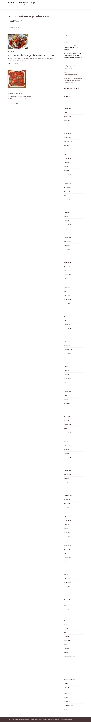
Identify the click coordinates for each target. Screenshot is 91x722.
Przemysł (66, 648)
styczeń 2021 (67, 341)
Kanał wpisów (67, 701)
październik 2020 (68, 349)
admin (9, 63)
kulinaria (10, 90)
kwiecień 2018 (67, 432)
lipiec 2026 (66, 104)
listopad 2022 (67, 253)
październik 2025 (68, 141)
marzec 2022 (67, 287)
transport (66, 668)
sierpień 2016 (67, 503)
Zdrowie (66, 683)
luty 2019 (66, 399)
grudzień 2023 (67, 224)
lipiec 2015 (66, 553)
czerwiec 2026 (67, 108)
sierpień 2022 (67, 266)
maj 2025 (66, 154)
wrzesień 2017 (67, 457)
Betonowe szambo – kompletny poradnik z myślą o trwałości (71, 73)
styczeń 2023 (67, 249)
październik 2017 (68, 453)
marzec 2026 (67, 120)
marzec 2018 (67, 437)
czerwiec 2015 (67, 557)
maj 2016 (66, 516)
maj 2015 (66, 561)
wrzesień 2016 (67, 499)
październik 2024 (68, 183)
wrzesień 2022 (67, 262)
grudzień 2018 (67, 407)
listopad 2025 (67, 137)
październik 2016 (68, 495)
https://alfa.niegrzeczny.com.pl (21, 2)
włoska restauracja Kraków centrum (31, 55)
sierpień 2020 (67, 357)
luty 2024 (66, 216)
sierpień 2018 (67, 416)
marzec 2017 (67, 478)
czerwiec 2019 (67, 391)
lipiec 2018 (66, 420)
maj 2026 (66, 112)
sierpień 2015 (67, 549)
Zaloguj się (66, 697)
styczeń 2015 (67, 578)
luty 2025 (66, 166)
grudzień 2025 (67, 133)
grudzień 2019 (67, 378)
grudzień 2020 (67, 345)
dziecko (66, 624)
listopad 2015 (67, 536)
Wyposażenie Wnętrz (69, 679)
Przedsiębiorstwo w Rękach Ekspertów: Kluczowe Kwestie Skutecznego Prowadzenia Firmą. (73, 80)
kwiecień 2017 (67, 474)
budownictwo (67, 617)
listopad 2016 (67, 491)
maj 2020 (66, 366)
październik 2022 (68, 258)
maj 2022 (66, 278)
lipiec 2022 (66, 270)
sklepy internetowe (69, 664)
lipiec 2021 (66, 320)
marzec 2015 (67, 570)
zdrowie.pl (66, 687)
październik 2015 (68, 541)
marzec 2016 (67, 524)
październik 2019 (68, 382)
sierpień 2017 (67, 461)
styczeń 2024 (67, 220)
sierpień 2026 (67, 99)
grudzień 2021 (67, 299)
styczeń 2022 (67, 295)
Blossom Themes (58, 719)
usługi (65, 675)
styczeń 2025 (67, 170)
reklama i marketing (69, 656)
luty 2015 (66, 574)
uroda (65, 672)
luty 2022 (66, 291)
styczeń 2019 (67, 403)
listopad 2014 (67, 586)
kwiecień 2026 (67, 116)
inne (65, 632)
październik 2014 (68, 591)
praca (65, 644)
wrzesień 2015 (67, 545)
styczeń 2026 (67, 129)
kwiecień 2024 (67, 208)
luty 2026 (66, 124)
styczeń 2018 (67, 445)
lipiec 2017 (66, 466)
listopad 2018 (67, 412)
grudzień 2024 (67, 174)
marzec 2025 (67, 162)
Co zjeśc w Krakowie (15, 94)
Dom (65, 620)
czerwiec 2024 (67, 199)
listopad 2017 (67, 449)
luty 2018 (66, 441)
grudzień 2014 (67, 582)
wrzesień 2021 (67, 312)
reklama (66, 652)
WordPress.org (67, 709)
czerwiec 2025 (67, 149)
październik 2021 (68, 308)
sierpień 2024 (67, 191)
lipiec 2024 (66, 195)
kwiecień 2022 (67, 283)
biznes (65, 613)
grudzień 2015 (67, 532)
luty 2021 (66, 337)
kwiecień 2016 (67, 520)
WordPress (69, 719)
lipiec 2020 (66, 362)
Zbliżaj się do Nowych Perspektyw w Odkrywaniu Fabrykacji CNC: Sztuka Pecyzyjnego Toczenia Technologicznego (72, 66)
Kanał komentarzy (68, 705)
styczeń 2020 (67, 374)
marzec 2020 (67, 370)
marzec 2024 (67, 212)
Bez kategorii (11, 51)
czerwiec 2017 (67, 470)
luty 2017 (66, 482)
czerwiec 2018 (67, 424)
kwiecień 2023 (67, 241)
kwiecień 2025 (67, 158)
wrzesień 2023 (67, 228)
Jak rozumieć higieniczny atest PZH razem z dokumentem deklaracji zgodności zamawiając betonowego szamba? (73, 56)
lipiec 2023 (66, 233)
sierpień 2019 (67, 387)
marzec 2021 (67, 333)
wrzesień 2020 (67, 353)
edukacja (66, 628)
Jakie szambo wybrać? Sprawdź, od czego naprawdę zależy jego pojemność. (72, 47)
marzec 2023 (67, 245)
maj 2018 (66, 428)
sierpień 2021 (67, 316)
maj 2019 (66, 395)
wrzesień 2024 (67, 187)
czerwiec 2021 (67, 324)
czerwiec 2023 (67, 237)
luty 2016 (66, 528)
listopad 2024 (67, 179)
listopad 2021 (67, 303)
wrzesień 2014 (67, 595)
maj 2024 (66, 203)
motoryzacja (67, 640)
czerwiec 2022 (67, 274)
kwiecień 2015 (67, 566)
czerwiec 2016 (67, 511)
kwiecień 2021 (67, 328)
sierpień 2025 (67, 145)
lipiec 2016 (66, 507)
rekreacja (66, 660)
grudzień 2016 (67, 486)
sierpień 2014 (67, 599)
